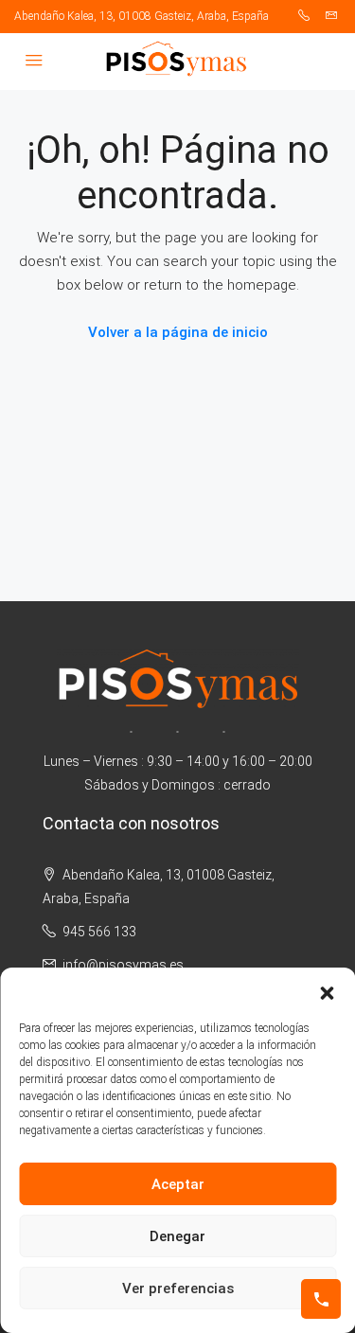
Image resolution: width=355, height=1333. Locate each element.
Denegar (177, 1236)
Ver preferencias (178, 1288)
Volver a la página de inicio (178, 332)
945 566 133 (99, 931)
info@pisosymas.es (123, 964)
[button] (326, 991)
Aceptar (177, 1184)
